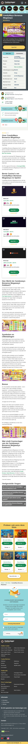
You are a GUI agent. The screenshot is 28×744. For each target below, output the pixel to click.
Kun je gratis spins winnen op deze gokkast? (12, 498)
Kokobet (3, 663)
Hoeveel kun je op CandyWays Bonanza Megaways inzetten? (13, 493)
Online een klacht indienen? (7, 735)
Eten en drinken (18, 67)
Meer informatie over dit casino (11, 205)
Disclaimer (5, 700)
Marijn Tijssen (10, 98)
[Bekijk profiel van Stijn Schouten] (2, 93)
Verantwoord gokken (5, 676)
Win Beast (6, 229)
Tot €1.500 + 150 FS (8, 200)
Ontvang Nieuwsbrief (14, 623)
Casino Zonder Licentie (19, 652)
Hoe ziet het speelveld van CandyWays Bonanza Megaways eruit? (13, 487)
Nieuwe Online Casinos (19, 650)
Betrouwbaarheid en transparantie (5, 687)
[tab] (14, 487)
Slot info (8, 53)
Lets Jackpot (3, 667)
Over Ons (3, 684)
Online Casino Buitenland (19, 647)
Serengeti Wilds (21, 166)
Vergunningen (17, 676)
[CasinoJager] (9, 2)
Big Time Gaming (6, 153)
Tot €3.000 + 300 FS (8, 231)
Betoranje (5, 260)
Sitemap (4, 704)
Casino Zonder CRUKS (6, 647)
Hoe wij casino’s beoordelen (20, 674)
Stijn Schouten (10, 94)
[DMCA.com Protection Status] (6, 731)
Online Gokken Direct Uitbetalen (5, 655)
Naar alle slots (13, 576)
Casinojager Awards (18, 672)
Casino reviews (4, 674)
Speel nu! (6, 543)
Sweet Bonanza (11, 473)
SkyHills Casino (17, 665)
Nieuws (15, 686)
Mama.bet (5, 198)
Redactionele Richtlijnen (19, 684)
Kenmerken (19, 53)
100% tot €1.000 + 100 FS (9, 262)
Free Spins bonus (6, 296)
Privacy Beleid (6, 702)
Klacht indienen (17, 690)
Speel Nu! (14, 47)
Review (6, 547)
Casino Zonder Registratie (6, 650)
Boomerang (3, 665)
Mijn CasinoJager (4, 692)
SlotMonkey (16, 661)
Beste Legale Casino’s (6, 652)
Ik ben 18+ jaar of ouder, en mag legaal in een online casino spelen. (14, 628)
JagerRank (3, 672)
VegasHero (16, 663)
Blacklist (2, 679)
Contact (2, 690)
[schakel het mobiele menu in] (25, 2)
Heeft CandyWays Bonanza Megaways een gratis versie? (13, 504)
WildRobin (3, 661)
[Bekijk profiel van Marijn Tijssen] (2, 98)
